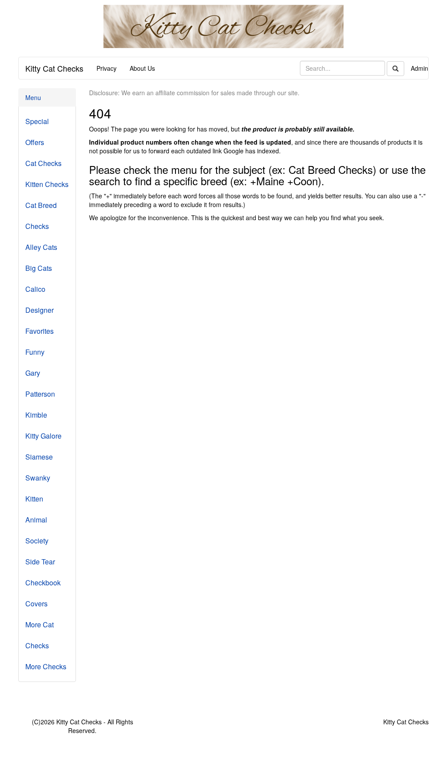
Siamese (39, 457)
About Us (142, 68)
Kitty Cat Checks (54, 68)
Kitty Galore (43, 436)
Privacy (106, 68)
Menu (33, 97)
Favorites (39, 331)
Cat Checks (43, 163)
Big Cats (38, 268)
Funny (35, 352)
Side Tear (40, 562)
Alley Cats (41, 247)
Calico (35, 289)
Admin (419, 68)
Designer (39, 310)
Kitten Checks (47, 184)
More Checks (45, 666)
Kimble (36, 415)
